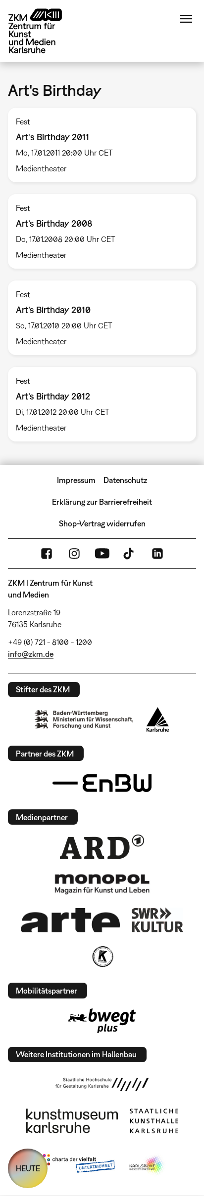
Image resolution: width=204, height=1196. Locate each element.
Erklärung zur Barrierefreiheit (102, 501)
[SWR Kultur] (157, 920)
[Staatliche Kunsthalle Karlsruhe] (154, 1121)
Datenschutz (125, 480)
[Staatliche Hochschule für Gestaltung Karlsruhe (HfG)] (102, 1084)
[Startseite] (42, 31)
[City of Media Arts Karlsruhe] (147, 1165)
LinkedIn (157, 553)
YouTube (102, 553)
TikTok (130, 553)
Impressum (76, 480)
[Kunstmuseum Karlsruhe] (72, 1121)
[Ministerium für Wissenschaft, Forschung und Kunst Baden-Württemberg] (84, 719)
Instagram (74, 553)
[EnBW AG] (102, 783)
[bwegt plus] (102, 1020)
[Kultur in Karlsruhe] (102, 956)
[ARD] (102, 847)
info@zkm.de (30, 653)
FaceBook (46, 553)
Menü (186, 19)
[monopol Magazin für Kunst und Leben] (102, 883)
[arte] (70, 920)
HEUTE (28, 1168)
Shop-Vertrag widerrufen (102, 523)
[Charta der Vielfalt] (76, 1165)
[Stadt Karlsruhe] (158, 719)
